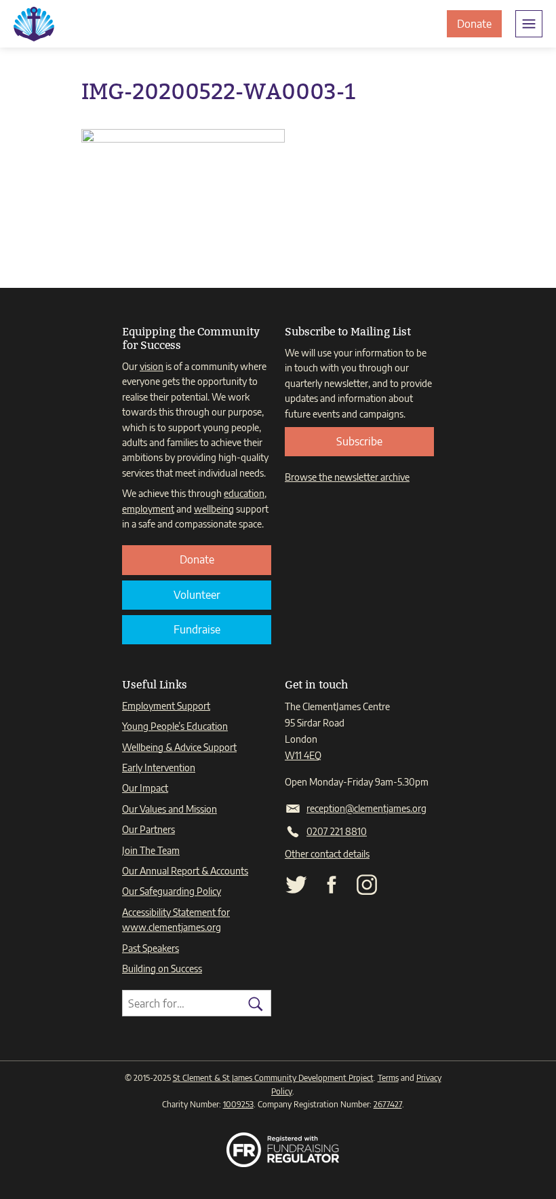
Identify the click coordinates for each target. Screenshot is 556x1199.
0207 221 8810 (336, 831)
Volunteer (197, 595)
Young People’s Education (175, 726)
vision (151, 366)
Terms (388, 1078)
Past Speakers (150, 948)
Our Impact (145, 788)
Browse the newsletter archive (347, 477)
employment (148, 509)
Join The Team (151, 850)
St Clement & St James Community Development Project (273, 1078)
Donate (479, 26)
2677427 (388, 1104)
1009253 (238, 1104)
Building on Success (162, 968)
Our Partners (148, 829)
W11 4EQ (303, 755)
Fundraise (197, 629)
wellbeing (214, 509)
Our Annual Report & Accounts (185, 871)
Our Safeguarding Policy (171, 891)
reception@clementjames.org (366, 808)
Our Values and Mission (169, 809)
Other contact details (327, 854)
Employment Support (166, 706)
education (244, 493)
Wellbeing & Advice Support (179, 747)
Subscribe (359, 441)
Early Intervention (158, 767)
